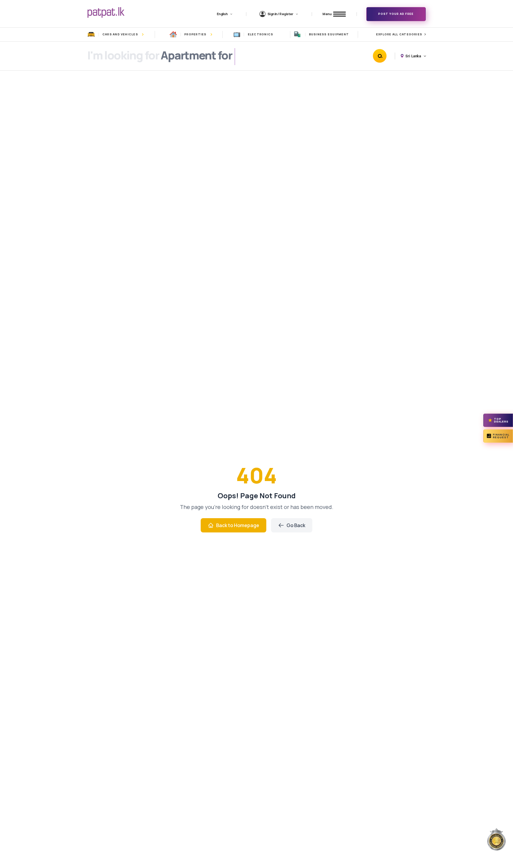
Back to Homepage (237, 525)
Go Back (295, 525)
